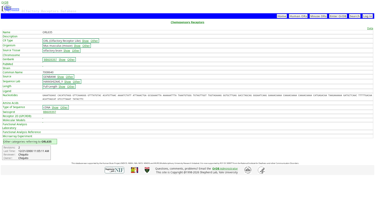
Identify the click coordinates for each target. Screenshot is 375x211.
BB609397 (50, 59)
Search (355, 16)
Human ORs (298, 16)
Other (94, 41)
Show (85, 41)
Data (370, 28)
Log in (367, 16)
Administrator (225, 168)
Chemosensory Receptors (187, 22)
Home (282, 16)
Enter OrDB (338, 16)
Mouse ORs (318, 16)
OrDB (4, 2)
